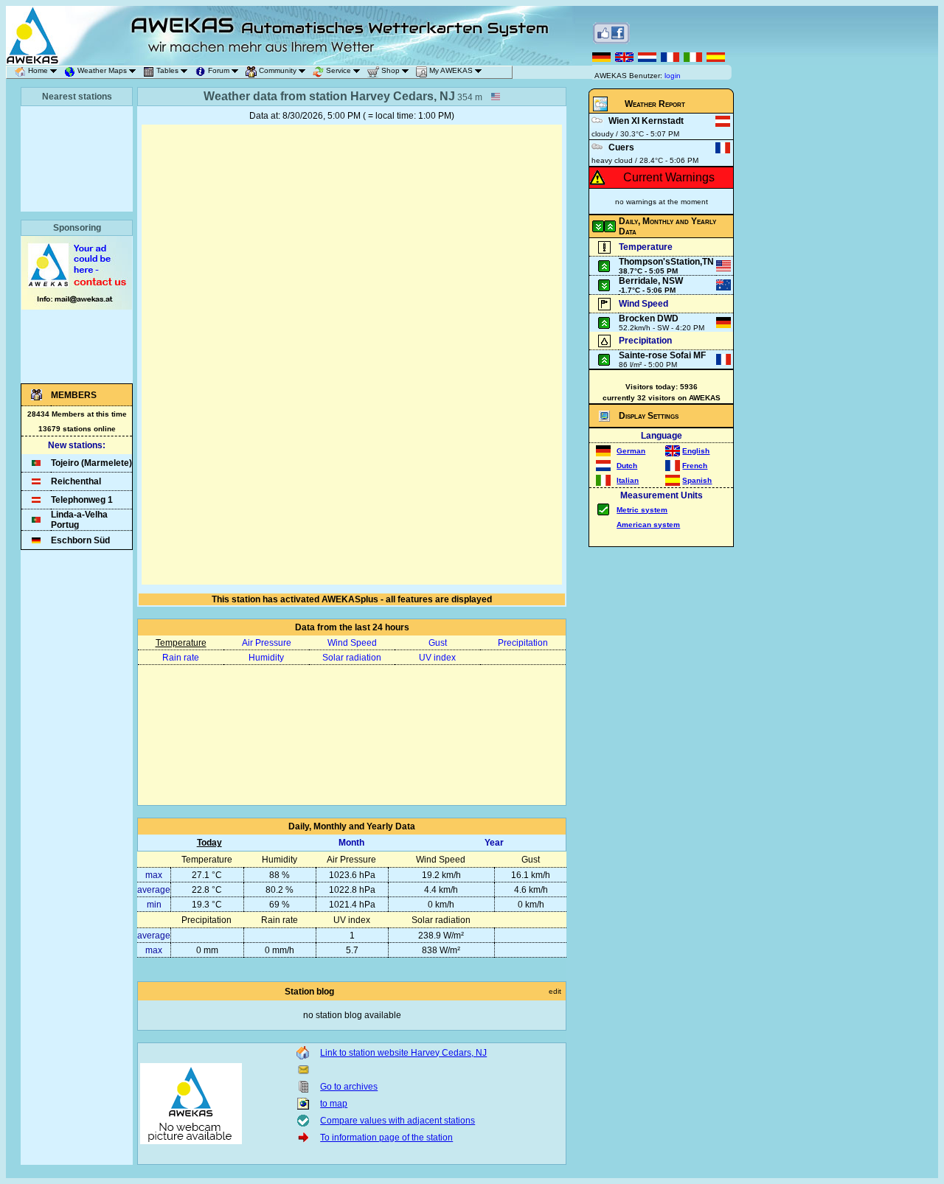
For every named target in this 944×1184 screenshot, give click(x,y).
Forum (219, 70)
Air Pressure (266, 643)
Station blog (309, 991)
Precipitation (523, 643)
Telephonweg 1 (82, 500)
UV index (437, 657)
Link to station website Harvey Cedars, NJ (403, 1053)
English (695, 451)
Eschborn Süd (80, 540)
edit (555, 991)
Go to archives (349, 1087)
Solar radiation (351, 657)
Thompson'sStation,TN (666, 262)
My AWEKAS (451, 70)
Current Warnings (669, 177)
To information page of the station (386, 1137)
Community (278, 70)
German (631, 451)
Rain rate (180, 657)
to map (333, 1103)
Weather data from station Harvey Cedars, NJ (329, 96)
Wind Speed (352, 643)
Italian (628, 480)
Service (338, 70)
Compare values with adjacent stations (397, 1120)
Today (209, 842)
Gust (437, 643)
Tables (167, 70)
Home (38, 70)
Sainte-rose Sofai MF (662, 355)
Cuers (621, 147)
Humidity (266, 657)
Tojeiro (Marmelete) (91, 463)
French (694, 466)
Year (494, 842)
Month (351, 842)
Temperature (181, 643)
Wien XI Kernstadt (646, 121)
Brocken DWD (648, 318)
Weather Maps (102, 70)
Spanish (697, 480)
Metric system (642, 510)
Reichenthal (76, 481)
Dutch (627, 466)
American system (648, 524)
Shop (390, 70)
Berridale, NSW (651, 281)
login (672, 76)
